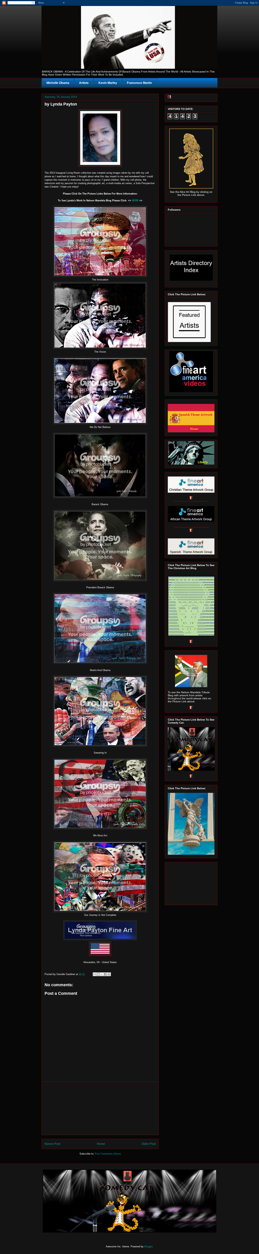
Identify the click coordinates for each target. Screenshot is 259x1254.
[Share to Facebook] (105, 974)
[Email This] (95, 974)
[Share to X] (102, 974)
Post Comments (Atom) (108, 1153)
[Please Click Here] (100, 276)
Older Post (148, 1143)
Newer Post (52, 1143)
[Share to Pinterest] (109, 974)
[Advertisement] (100, 1108)
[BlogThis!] (98, 974)
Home (101, 1143)
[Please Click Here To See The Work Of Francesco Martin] (191, 853)
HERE (135, 200)
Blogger (148, 1246)
